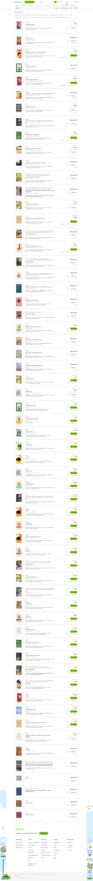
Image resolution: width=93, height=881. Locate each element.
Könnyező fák (28, 683)
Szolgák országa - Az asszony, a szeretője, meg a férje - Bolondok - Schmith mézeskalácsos (38, 791)
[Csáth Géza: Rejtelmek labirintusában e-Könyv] (19, 630)
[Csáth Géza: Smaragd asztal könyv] (19, 219)
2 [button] (44, 823)
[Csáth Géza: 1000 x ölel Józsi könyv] (19, 354)
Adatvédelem (31, 857)
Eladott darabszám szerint (61, 17)
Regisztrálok (61, 2)
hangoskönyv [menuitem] (39, 5)
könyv (26, 21)
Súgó (55, 855)
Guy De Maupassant (45, 231)
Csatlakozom (44, 833)
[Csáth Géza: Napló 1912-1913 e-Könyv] (19, 472)
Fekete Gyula (45, 175)
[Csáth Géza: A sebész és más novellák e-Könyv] (19, 407)
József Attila (33, 175)
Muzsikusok (27, 550)
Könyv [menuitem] (17, 5)
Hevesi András (50, 187)
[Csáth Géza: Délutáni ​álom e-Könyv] (19, 618)
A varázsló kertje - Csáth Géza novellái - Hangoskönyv (35, 162)
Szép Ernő (48, 562)
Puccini (26, 778)
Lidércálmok (27, 749)
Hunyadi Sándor (28, 189)
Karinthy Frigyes (28, 588)
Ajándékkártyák (44, 845)
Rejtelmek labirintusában (30, 629)
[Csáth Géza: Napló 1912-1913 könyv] (19, 392)
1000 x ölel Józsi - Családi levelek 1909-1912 (33, 352)
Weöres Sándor (28, 761)
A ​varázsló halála (28, 523)
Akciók (71, 8)
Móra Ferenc (34, 174)
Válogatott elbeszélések (30, 24)
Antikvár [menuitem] (47, 5)
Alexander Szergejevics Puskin (43, 258)
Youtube (70, 850)
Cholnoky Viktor (38, 312)
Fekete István (27, 762)
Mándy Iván (46, 589)
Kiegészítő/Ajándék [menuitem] (73, 5)
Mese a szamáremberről (30, 669)
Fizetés (55, 845)
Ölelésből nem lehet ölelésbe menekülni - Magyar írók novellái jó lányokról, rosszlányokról (40, 191)
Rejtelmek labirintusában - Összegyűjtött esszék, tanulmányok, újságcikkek (38, 736)
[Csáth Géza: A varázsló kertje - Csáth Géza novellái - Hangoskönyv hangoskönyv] (19, 163)
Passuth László (45, 761)
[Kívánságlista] (71, 2)
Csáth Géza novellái (29, 378)
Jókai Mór (33, 260)
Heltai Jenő (45, 187)
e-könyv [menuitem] (31, 5)
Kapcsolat (56, 852)
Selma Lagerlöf (28, 175)
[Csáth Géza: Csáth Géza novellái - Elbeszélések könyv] (19, 205)
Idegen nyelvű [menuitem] (55, 5)
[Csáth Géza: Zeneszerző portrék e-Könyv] (19, 433)
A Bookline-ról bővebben (33, 842)
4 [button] (47, 823)
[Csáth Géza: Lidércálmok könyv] (19, 751)
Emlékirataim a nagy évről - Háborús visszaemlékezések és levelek (38, 286)
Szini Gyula (42, 589)
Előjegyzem (73, 27)
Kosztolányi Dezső (38, 561)
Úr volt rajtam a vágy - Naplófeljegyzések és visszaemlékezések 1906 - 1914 (40, 93)
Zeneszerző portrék (29, 431)
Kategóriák (17, 8)
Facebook (70, 842)
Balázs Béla (31, 187)
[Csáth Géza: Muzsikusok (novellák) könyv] (19, 301)
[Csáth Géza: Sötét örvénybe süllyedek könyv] (19, 122)
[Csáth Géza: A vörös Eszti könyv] (19, 247)
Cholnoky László (39, 588)
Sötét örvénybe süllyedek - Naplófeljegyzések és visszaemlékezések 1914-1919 (39, 121)
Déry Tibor (32, 232)
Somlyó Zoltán (51, 589)
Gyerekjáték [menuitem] (64, 5)
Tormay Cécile (39, 761)
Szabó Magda (39, 762)
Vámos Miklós (33, 762)
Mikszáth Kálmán (49, 260)
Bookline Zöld (31, 845)
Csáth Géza (27, 22)
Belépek (66, 2)
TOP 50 (42, 857)
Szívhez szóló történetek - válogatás (32, 177)
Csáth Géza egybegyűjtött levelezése (32, 655)
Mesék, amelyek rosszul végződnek (32, 134)
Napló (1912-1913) (28, 603)
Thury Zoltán (27, 562)
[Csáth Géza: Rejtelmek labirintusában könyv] (19, 736)
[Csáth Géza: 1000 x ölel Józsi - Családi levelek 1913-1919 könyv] (19, 341)
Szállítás (55, 847)
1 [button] (73, 17)
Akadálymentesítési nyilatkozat (32, 864)
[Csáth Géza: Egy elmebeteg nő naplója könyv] (19, 53)
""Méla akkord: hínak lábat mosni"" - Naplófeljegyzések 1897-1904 (38, 273)
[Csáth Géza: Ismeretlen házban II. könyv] (19, 815)
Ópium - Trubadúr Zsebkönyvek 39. (32, 79)
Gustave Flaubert (40, 175)
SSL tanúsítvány (17, 875)
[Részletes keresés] (37, 2)
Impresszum (31, 850)
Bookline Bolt (19, 847)
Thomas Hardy (28, 260)
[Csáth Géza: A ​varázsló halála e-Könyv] (19, 525)
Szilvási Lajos (50, 761)
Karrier (29, 847)
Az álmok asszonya (29, 38)
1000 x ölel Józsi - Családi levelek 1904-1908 (33, 365)
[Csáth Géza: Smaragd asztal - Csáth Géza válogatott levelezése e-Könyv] (19, 723)
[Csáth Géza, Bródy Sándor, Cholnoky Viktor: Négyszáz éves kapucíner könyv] (19, 315)
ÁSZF (29, 860)
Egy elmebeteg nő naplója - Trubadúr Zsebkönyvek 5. (35, 52)
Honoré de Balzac (48, 232)
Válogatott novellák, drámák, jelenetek (33, 326)
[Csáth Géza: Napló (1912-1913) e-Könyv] (19, 605)
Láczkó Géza (38, 189)
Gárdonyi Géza (43, 680)
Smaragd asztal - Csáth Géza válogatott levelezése (35, 218)
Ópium (26, 696)
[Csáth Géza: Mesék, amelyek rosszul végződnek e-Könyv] (19, 643)
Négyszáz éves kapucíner (30, 313)
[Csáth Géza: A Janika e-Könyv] (19, 459)
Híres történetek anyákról (30, 233)
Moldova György (45, 762)
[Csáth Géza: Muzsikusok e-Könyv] (19, 551)
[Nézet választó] (69, 17)
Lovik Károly (32, 589)
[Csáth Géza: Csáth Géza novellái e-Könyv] (19, 379)
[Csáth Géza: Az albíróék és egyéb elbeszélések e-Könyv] (19, 420)
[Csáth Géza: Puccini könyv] (19, 778)
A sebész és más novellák (30, 66)
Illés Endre (32, 231)
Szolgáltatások (57, 842)
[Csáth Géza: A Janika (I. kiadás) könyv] (19, 803)
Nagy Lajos (48, 189)
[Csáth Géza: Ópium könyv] (19, 81)
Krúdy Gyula (33, 189)
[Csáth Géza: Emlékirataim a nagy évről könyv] (19, 288)
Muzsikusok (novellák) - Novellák (31, 300)
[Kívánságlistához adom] (68, 28)
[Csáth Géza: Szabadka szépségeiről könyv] (19, 150)
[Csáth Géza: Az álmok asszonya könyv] (19, 40)
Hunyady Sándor (43, 562)
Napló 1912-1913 (28, 391)
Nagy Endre (44, 189)
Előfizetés (76, 8)
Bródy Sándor (32, 312)
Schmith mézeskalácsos (30, 484)
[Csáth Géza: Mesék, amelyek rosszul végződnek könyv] (19, 135)
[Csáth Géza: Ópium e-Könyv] (19, 697)
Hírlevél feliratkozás (45, 852)
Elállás (55, 857)
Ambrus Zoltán (28, 680)
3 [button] (76, 17)
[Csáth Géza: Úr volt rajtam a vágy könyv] (19, 95)
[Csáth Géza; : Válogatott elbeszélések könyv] (19, 26)
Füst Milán (43, 174)
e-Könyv (26, 323)
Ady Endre (39, 174)
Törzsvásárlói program (64, 8)
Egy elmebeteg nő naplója (30, 106)
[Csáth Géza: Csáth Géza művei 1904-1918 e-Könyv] (19, 578)
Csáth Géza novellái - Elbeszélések (32, 204)
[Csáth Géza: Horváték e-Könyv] (19, 512)
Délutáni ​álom (28, 616)
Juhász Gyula (37, 562)
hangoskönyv (27, 160)
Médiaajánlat (31, 852)
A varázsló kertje (28, 444)
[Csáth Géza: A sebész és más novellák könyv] (19, 68)
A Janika (27, 457)
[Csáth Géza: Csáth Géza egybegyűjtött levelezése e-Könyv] (19, 656)
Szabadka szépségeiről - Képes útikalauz (33, 148)
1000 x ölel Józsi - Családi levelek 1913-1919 (33, 339)
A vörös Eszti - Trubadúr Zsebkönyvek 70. (33, 246)
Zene (26, 591)
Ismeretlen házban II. (29, 814)
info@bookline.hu (19, 845)
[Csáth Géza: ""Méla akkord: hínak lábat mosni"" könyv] (19, 275)
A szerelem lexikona (29, 564)
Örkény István (52, 231)
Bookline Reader (44, 847)
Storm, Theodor (28, 174)
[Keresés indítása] (55, 2)
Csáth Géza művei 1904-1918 (30, 577)
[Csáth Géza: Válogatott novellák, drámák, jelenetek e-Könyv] (19, 328)
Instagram (70, 845)
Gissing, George (37, 232)
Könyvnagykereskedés (33, 855)
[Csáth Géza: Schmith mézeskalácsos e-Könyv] (19, 485)
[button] (78, 17)
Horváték (27, 510)
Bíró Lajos (36, 187)
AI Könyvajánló (30, 2)
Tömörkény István (37, 231)
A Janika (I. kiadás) (29, 803)
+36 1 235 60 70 (19, 842)
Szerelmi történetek (29, 261)
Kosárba (74, 55)
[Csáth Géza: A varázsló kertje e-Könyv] (19, 446)
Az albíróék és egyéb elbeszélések (31, 418)
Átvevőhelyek (56, 850)
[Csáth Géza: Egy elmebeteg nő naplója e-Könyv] (19, 710)
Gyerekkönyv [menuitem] (24, 5)
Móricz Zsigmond (28, 668)
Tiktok (69, 847)
